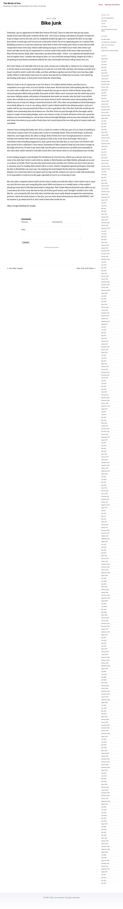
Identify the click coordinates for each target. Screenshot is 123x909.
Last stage (104, 20)
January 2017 (104, 344)
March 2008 (104, 615)
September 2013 (105, 437)
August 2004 (104, 736)
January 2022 (104, 188)
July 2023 (103, 149)
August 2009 (104, 575)
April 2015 (103, 389)
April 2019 (103, 270)
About (101, 5)
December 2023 (105, 138)
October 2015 (104, 377)
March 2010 (104, 555)
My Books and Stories (112, 5)
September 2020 (105, 228)
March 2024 (104, 132)
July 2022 (103, 171)
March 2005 (104, 716)
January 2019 (104, 279)
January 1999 (104, 843)
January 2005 (104, 722)
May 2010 (103, 550)
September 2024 (105, 115)
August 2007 (104, 634)
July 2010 (103, 544)
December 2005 (105, 691)
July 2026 (103, 61)
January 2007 (104, 654)
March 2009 (104, 586)
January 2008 (104, 620)
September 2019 (105, 259)
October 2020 (104, 225)
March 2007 (104, 648)
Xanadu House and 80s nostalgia (109, 50)
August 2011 (104, 507)
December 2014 (105, 397)
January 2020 (104, 248)
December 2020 (105, 222)
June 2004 (104, 742)
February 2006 (105, 685)
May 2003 (103, 778)
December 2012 (105, 462)
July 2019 (103, 262)
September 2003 (105, 767)
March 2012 (104, 488)
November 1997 (105, 863)
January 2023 (104, 163)
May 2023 (103, 152)
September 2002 (105, 801)
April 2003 (104, 781)
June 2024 (104, 123)
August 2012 (104, 473)
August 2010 (104, 541)
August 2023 (104, 146)
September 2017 (105, 321)
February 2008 (105, 617)
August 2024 (104, 118)
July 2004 (103, 739)
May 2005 (103, 711)
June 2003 (104, 776)
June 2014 (103, 414)
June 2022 (104, 174)
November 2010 (105, 533)
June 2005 (104, 708)
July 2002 (103, 807)
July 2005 (103, 705)
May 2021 (103, 208)
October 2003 (104, 764)
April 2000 (104, 821)
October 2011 (104, 502)
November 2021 (105, 191)
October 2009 (104, 569)
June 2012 (103, 479)
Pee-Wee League (105, 39)
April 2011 (103, 519)
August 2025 (104, 90)
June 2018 (103, 296)
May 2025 (103, 98)
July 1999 (103, 826)
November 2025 (105, 84)
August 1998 (104, 852)
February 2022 (105, 186)
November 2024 (105, 109)
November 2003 (105, 761)
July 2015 (103, 380)
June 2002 (104, 809)
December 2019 (105, 250)
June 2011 (103, 513)
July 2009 (103, 578)
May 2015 (103, 386)
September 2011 (105, 505)
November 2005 (105, 694)
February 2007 (105, 651)
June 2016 (103, 358)
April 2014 (103, 420)
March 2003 (104, 784)
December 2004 (105, 725)
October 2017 (104, 318)
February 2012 (105, 490)
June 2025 (104, 95)
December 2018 (105, 282)
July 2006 (103, 671)
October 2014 (104, 403)
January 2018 (104, 310)
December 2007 (105, 623)
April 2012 (103, 485)
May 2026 (103, 67)
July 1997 (103, 874)
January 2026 (104, 78)
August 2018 (104, 293)
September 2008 (105, 598)
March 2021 (104, 214)
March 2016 (104, 363)
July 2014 (103, 411)
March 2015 (104, 392)
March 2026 (104, 73)
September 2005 (105, 699)
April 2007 (104, 646)
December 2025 (105, 81)
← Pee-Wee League (15, 268)
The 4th (103, 23)
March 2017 (104, 338)
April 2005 (104, 713)
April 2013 (103, 451)
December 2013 (105, 428)
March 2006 (104, 682)
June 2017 (103, 329)
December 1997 (105, 860)
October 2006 (104, 663)
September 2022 (105, 169)
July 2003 (103, 773)
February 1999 (105, 840)
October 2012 (104, 468)
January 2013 (104, 459)
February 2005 (105, 719)
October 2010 (104, 536)
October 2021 (104, 194)
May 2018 (103, 298)
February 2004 (105, 753)
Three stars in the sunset (107, 45)
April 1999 (103, 835)
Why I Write (104, 47)
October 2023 (104, 140)
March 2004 (104, 750)
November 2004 (105, 728)
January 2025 (104, 104)
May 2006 (103, 677)
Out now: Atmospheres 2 (107, 18)
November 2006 (105, 660)
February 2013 (105, 457)
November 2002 (105, 795)
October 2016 (104, 349)
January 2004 (104, 756)
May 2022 (103, 177)
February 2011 (104, 524)
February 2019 (105, 276)
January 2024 (104, 135)
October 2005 (104, 697)
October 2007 (104, 629)
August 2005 (104, 702)
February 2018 (105, 307)
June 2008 (104, 606)
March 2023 (104, 157)
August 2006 (104, 668)
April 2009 (104, 584)
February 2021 (105, 217)
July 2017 (103, 327)
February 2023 (105, 160)
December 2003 (105, 759)
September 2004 (105, 733)
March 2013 (104, 454)
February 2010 (105, 558)
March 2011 (104, 521)
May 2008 (103, 609)
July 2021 (103, 202)
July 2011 (103, 510)
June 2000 (104, 815)
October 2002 (104, 798)
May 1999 (103, 832)
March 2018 (104, 304)
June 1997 (103, 877)
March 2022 (104, 183)
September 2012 (105, 471)
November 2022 (105, 166)
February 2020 (105, 245)
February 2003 (105, 787)
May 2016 (103, 361)
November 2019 (105, 253)
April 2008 (104, 612)
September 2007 (105, 632)
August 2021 (104, 200)
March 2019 (104, 273)
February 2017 (105, 341)
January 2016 (104, 369)
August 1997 (104, 871)
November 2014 (105, 400)
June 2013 (103, 445)
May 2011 (103, 516)
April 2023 (104, 155)
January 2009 (104, 592)
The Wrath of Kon (12, 3)
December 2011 (105, 496)
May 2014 (103, 417)
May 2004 (103, 744)
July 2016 (103, 355)
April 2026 (104, 70)
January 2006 (104, 688)
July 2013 (103, 442)
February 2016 (105, 366)
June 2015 (103, 383)
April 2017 (103, 335)
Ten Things (104, 26)
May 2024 (103, 126)
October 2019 (104, 256)
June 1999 (103, 829)
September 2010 (105, 538)
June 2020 (104, 234)
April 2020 (104, 239)
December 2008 (105, 595)
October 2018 (104, 287)
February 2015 (105, 394)
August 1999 (104, 824)
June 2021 (103, 205)
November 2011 (105, 499)
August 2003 (104, 770)
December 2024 (105, 106)
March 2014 (104, 423)
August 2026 (104, 58)
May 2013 (103, 448)
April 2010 (103, 553)
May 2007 (103, 643)
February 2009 (105, 589)
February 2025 (105, 101)
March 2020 (104, 242)
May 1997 (103, 880)
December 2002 (105, 792)
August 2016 (104, 352)
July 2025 (103, 92)
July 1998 (103, 855)
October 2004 (104, 730)
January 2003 (104, 790)
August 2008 (104, 600)
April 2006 (104, 680)
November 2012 (105, 465)
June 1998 (103, 857)
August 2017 (104, 324)
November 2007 (105, 626)
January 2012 (104, 493)
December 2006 (105, 657)
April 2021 (103, 211)
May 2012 (103, 482)
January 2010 (104, 561)
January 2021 (104, 219)
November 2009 (105, 567)
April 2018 (103, 301)
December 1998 (105, 846)
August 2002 (104, 804)
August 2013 (104, 440)
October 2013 (104, 434)
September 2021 (105, 197)
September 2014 (105, 406)
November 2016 (105, 346)
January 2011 (104, 527)
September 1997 (105, 869)
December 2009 (105, 564)
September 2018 (105, 290)
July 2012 (103, 476)
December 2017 (105, 313)
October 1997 (104, 866)
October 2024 (104, 112)
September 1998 (105, 849)
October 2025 (104, 87)
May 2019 (103, 267)
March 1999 (104, 838)
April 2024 (104, 129)
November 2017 (105, 315)
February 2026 (105, 75)
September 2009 (105, 572)
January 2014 (104, 426)
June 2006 (104, 674)
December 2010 (105, 530)
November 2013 (105, 431)
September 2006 (105, 665)
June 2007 (104, 640)
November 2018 (105, 284)
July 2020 (103, 231)
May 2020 (103, 236)
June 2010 (103, 547)
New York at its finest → (86, 268)
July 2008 (103, 603)
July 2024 (103, 121)
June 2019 (103, 265)
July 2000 (103, 812)
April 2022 (104, 180)
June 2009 (104, 581)
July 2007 (103, 637)
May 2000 (103, 818)
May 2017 (103, 332)
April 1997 (103, 883)
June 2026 (104, 64)
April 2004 (104, 747)
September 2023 (105, 143)
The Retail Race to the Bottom (108, 42)
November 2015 (105, 375)
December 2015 (105, 372)
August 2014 (104, 409)
